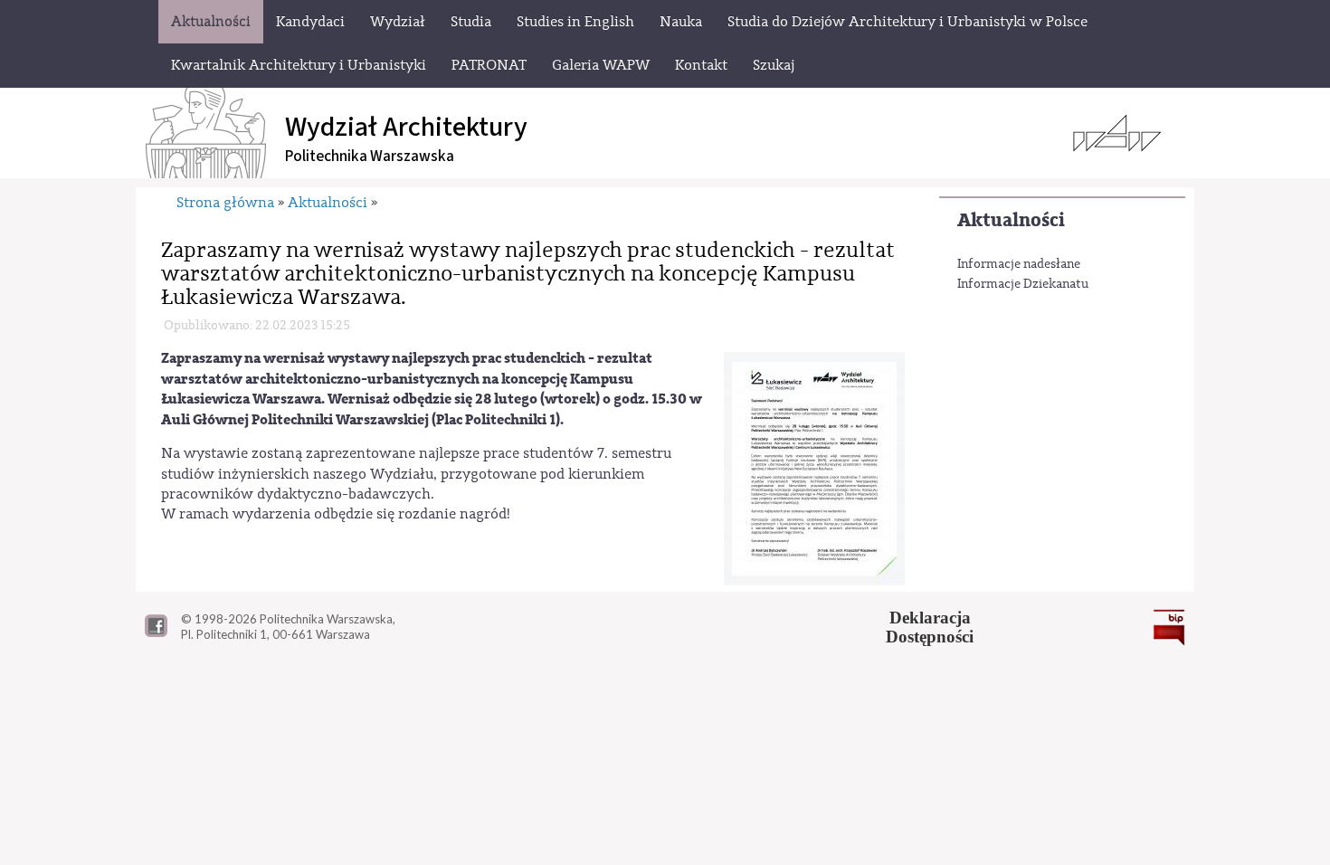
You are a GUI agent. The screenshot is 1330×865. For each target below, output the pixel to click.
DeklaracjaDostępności (930, 627)
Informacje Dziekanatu (1022, 284)
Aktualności (1011, 220)
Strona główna (225, 203)
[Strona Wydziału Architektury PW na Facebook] (156, 632)
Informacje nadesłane (1018, 264)
